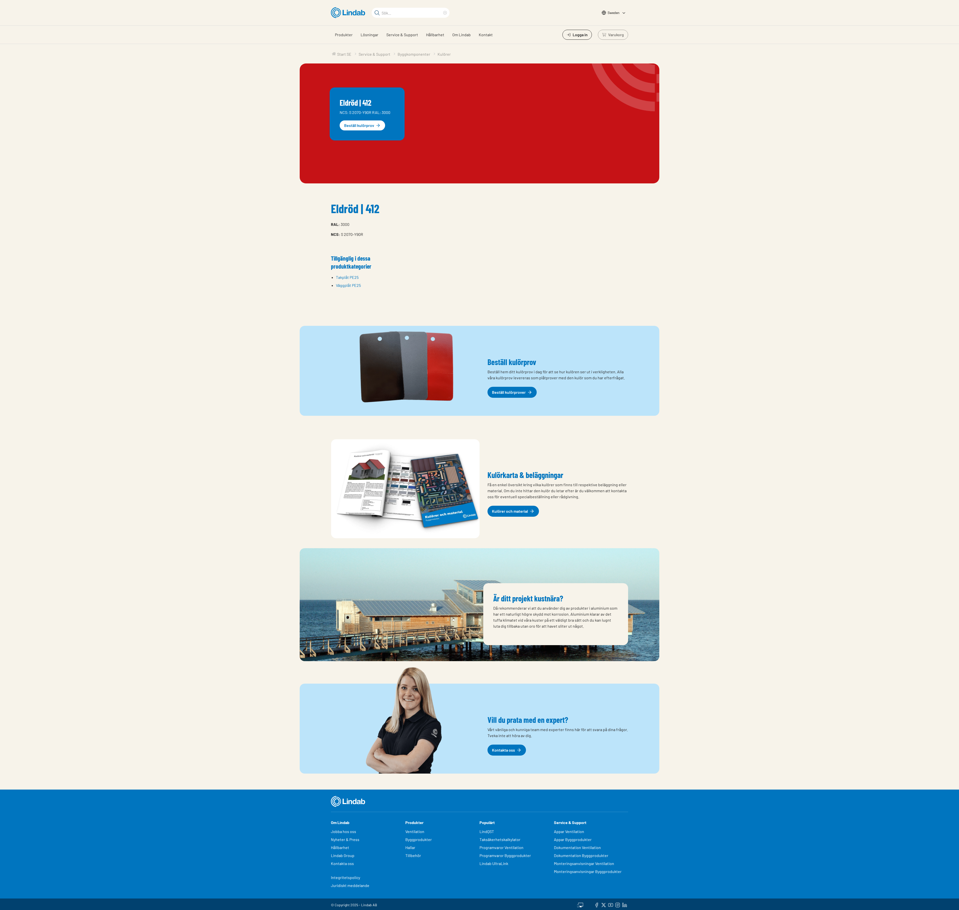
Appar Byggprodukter (573, 839)
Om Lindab (461, 34)
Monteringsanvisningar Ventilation (584, 863)
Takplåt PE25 (347, 277)
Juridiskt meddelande (350, 885)
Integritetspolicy (345, 877)
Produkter (344, 34)
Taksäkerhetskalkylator (500, 839)
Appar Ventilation (569, 831)
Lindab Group (342, 855)
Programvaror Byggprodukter (505, 855)
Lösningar (369, 34)
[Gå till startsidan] (349, 13)
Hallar (410, 847)
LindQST (487, 831)
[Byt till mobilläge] (580, 904)
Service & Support (402, 34)
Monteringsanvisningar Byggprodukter (588, 871)
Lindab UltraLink (494, 863)
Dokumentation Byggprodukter (581, 855)
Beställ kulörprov (359, 125)
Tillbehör (413, 855)
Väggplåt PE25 (348, 285)
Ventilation (414, 831)
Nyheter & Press (345, 839)
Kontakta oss (342, 863)
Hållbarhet (435, 34)
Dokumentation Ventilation (577, 847)
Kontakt (486, 34)
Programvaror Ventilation (501, 847)
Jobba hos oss (343, 831)
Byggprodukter (418, 839)
